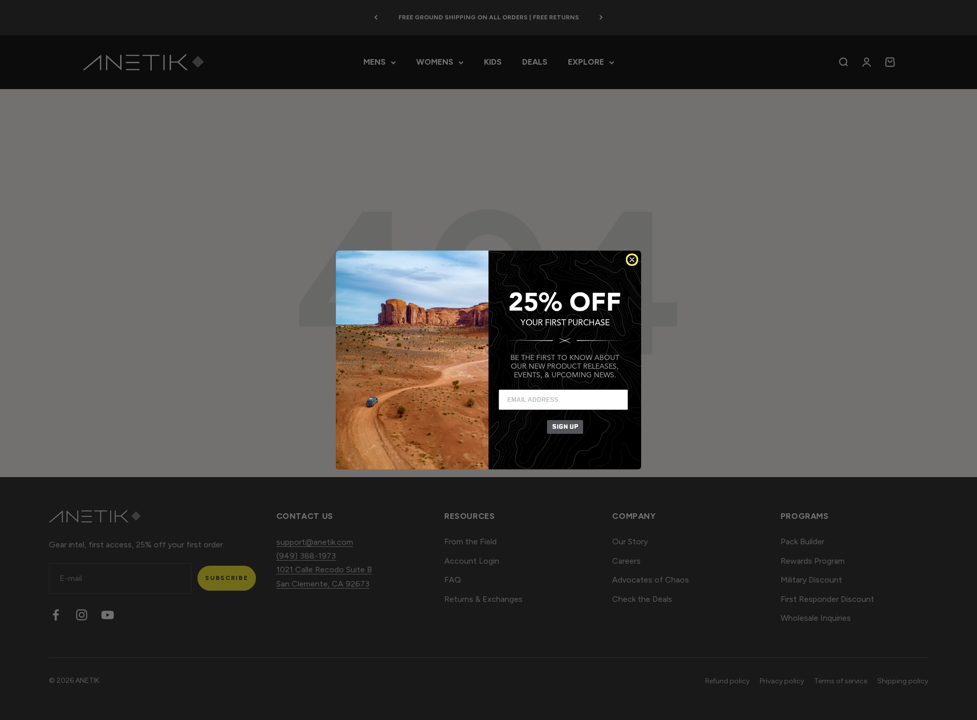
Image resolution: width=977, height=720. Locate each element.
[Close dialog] (632, 260)
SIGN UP (565, 426)
